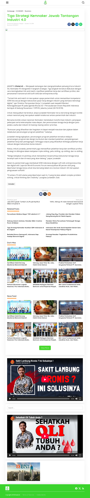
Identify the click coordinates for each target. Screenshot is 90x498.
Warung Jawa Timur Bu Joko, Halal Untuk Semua (43, 264)
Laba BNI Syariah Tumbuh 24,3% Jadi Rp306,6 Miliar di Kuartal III (23, 202)
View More (45, 348)
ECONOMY (15, 25)
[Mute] (76, 399)
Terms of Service (28, 495)
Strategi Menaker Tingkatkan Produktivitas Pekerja (61, 235)
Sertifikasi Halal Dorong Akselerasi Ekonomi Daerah (17, 264)
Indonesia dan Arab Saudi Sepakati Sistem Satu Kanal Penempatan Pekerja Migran (63, 228)
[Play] (10, 399)
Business (9, 25)
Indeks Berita (41, 495)
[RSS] (49, 194)
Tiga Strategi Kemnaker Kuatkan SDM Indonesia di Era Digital (25, 228)
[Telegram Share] (76, 24)
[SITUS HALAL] (45, 2)
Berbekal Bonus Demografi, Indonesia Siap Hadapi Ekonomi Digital (23, 235)
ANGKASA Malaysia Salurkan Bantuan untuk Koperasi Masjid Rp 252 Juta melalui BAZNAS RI (44, 285)
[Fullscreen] (80, 399)
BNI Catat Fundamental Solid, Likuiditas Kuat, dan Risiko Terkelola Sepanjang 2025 (70, 285)
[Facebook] (41, 194)
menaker (11, 184)
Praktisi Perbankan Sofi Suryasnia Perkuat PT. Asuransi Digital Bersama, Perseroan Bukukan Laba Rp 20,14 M (70, 264)
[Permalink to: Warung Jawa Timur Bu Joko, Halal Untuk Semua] (45, 254)
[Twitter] (45, 194)
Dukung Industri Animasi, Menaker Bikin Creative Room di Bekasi (24, 222)
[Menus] (7, 2)
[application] (45, 379)
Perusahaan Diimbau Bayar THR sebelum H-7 (23, 214)
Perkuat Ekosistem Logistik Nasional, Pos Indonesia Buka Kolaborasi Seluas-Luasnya (18, 285)
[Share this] (69, 24)
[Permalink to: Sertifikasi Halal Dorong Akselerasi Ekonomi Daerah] (19, 254)
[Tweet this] (73, 24)
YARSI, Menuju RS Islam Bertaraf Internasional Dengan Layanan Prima (66, 202)
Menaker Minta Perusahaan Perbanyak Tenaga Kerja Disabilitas (63, 222)
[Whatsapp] (80, 24)
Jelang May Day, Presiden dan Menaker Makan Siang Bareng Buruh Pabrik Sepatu (63, 215)
